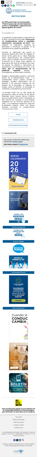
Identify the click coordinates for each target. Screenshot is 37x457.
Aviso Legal (18, 417)
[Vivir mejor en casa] (18, 289)
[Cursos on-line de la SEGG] (18, 233)
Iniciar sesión (18, 142)
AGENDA (19, 5)
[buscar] (35, 5)
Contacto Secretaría (18, 435)
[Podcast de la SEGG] (18, 201)
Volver (18, 114)
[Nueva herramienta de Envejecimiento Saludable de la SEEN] (18, 356)
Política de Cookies (18, 422)
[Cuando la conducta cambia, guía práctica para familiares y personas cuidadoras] (18, 336)
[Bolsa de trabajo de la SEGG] (18, 248)
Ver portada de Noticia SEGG (18, 125)
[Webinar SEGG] (18, 217)
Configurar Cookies (18, 425)
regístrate (29, 3)
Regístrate (24, 144)
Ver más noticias (18, 120)
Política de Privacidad (18, 419)
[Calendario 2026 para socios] (18, 171)
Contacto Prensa (18, 427)
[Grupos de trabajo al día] (18, 261)
